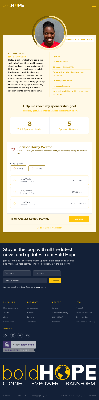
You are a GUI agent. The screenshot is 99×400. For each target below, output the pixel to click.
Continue (79, 219)
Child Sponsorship (11, 308)
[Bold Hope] (13, 5)
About (5, 317)
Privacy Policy (81, 308)
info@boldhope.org (60, 312)
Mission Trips (8, 322)
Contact (55, 308)
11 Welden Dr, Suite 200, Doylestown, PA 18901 (78, 396)
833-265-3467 (57, 317)
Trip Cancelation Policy (85, 322)
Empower (31, 317)
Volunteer (56, 322)
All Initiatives (32, 308)
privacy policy (39, 287)
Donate (6, 312)
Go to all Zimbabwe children (49, 227)
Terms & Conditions (84, 312)
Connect (30, 312)
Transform (31, 322)
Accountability (82, 317)
